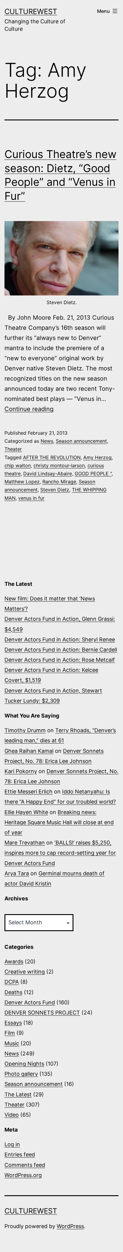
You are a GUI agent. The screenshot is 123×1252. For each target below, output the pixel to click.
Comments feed (24, 1165)
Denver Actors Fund (29, 1002)
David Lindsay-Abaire (47, 473)
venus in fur (31, 498)
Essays (13, 1023)
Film (9, 1033)
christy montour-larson (59, 465)
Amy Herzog (97, 457)
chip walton (17, 465)
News (47, 441)
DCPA (11, 982)
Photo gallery (21, 1074)
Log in (12, 1144)
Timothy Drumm (25, 730)
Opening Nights (24, 1064)
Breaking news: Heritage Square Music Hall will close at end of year (59, 822)
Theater (13, 449)
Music (11, 1043)
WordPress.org (23, 1175)
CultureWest (30, 11)
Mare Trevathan (24, 842)
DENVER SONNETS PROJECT (42, 1012)
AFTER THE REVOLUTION (52, 457)
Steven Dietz (54, 490)
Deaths (13, 992)
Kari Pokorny (20, 771)
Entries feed (19, 1154)
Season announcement (81, 441)
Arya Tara (16, 873)
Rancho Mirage (59, 482)
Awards (13, 961)
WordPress (70, 1226)
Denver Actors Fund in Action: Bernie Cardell (60, 649)
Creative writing (24, 972)
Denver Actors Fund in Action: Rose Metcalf (59, 660)
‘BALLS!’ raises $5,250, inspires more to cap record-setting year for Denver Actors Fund (60, 852)
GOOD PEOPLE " (93, 473)
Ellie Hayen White (26, 812)
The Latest (18, 1094)
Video (11, 1115)
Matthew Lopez (22, 482)
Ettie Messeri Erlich (28, 791)
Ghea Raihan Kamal (28, 751)
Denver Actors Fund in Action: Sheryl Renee (59, 639)
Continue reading (28, 409)
